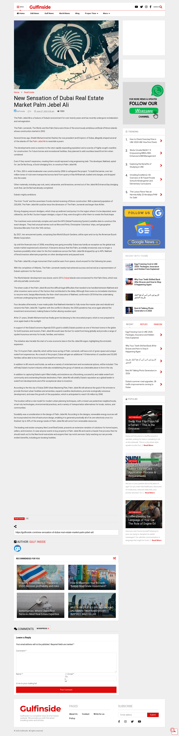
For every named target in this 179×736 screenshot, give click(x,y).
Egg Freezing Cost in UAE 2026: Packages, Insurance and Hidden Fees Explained (146, 266)
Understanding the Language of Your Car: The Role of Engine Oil (142, 520)
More (105, 13)
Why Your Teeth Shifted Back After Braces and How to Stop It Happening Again (147, 282)
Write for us (99, 714)
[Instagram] (146, 7)
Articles (133, 461)
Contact (85, 714)
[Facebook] (150, 7)
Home (22, 13)
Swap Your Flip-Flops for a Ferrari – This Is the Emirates (143, 425)
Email (71, 674)
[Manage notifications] (172, 730)
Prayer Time (90, 13)
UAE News (34, 13)
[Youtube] (136, 7)
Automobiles (135, 417)
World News (64, 13)
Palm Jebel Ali (39, 141)
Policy (72, 718)
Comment (21, 651)
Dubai (66, 278)
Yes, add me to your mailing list (42, 680)
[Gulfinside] (39, 8)
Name (19, 674)
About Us (73, 714)
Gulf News (49, 13)
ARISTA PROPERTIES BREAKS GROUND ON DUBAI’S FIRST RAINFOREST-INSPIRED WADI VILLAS (91, 611)
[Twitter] (141, 7)
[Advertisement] (66, 478)
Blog (77, 13)
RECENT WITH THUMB (137, 256)
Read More (148, 445)
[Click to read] (40, 577)
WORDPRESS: (43, 629)
